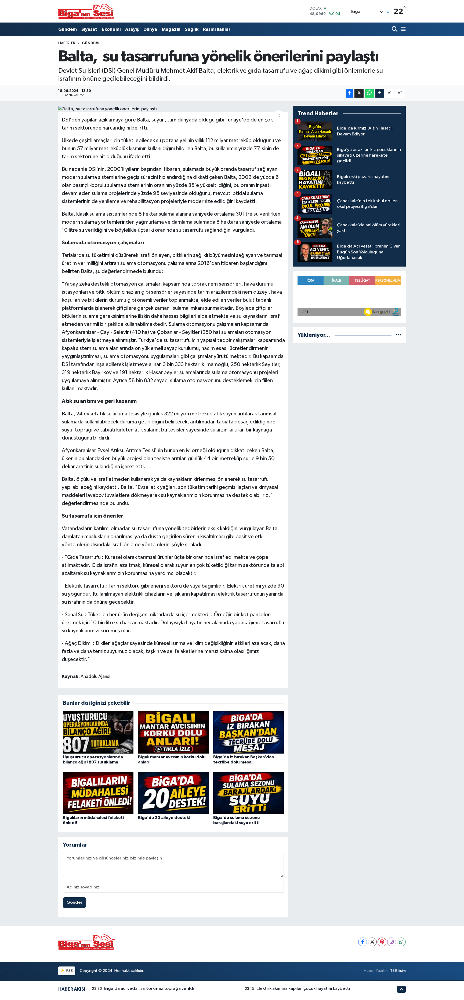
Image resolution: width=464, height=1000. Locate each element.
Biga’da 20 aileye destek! (164, 818)
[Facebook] (362, 942)
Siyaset (89, 29)
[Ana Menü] (402, 29)
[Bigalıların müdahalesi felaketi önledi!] (98, 793)
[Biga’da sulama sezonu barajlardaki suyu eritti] (248, 793)
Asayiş (132, 29)
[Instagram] (391, 942)
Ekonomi (111, 29)
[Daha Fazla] (379, 93)
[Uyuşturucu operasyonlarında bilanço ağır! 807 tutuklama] (98, 732)
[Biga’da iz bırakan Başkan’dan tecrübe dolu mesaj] (248, 732)
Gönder (74, 902)
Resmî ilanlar (216, 29)
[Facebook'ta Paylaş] (349, 93)
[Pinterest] (382, 942)
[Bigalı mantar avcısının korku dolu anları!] (173, 732)
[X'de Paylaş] (359, 93)
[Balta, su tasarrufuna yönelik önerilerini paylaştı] (173, 109)
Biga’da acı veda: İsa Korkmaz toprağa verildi (149, 988)
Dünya (150, 29)
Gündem (67, 29)
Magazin (171, 29)
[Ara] (395, 29)
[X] (372, 942)
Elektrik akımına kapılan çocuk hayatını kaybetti (303, 988)
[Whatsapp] (401, 942)
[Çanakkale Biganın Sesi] (86, 11)
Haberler (66, 43)
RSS (69, 971)
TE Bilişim (398, 971)
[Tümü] (398, 335)
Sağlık (191, 29)
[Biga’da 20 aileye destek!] (173, 793)
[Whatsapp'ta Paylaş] (369, 93)
